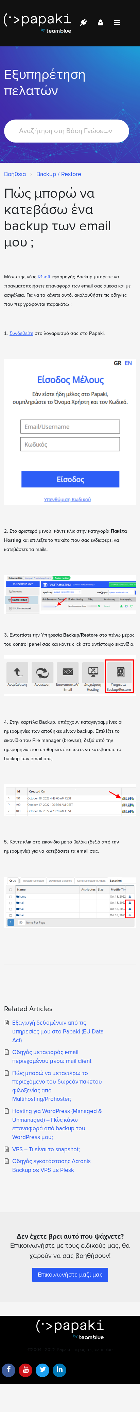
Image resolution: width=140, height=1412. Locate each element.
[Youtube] (25, 1370)
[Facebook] (8, 1370)
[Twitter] (42, 1370)
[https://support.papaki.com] (70, 1329)
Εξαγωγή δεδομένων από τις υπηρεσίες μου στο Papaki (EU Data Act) (58, 1031)
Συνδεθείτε (21, 333)
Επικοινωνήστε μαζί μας (70, 1274)
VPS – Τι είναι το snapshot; (46, 1149)
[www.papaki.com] (37, 23)
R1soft (44, 277)
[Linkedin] (59, 1370)
